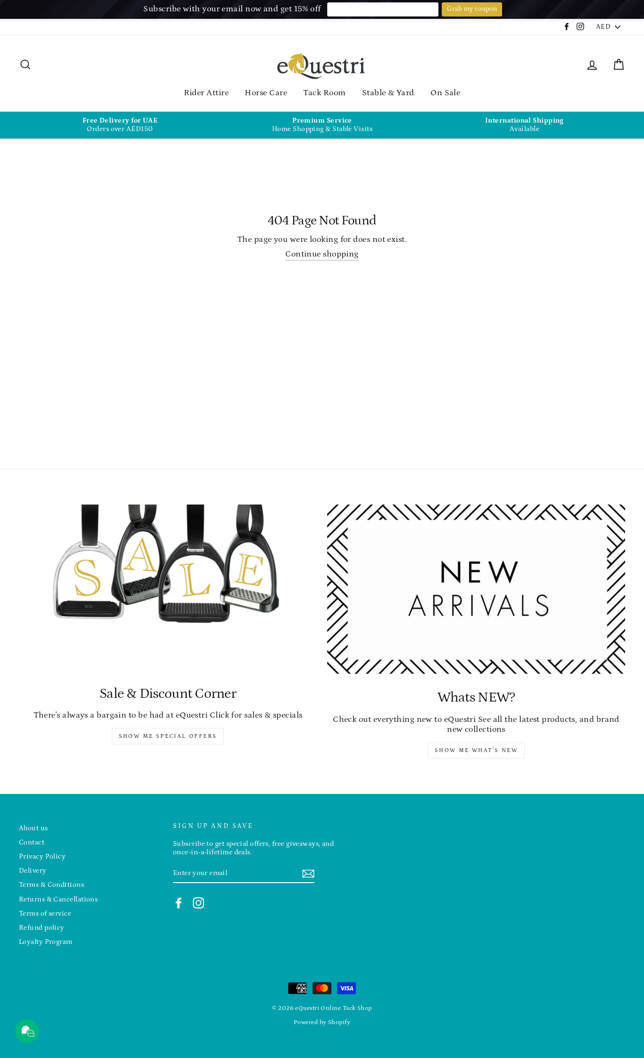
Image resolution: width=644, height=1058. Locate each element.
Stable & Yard (388, 93)
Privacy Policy (42, 856)
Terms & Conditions (51, 885)
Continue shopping (322, 254)
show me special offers (168, 736)
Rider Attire (206, 93)
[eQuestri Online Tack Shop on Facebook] (178, 903)
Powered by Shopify (322, 1022)
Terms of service (45, 913)
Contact (31, 842)
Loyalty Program (46, 942)
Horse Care (266, 93)
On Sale (445, 93)
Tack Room (324, 93)
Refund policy (42, 928)
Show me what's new (476, 750)
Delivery (33, 871)
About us (33, 828)
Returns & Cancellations (58, 899)
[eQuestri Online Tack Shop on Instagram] (198, 903)
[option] (120, 125)
